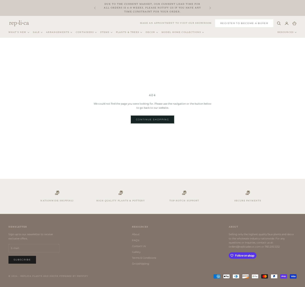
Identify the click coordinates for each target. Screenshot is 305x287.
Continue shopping (152, 119)
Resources (285, 32)
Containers (85, 32)
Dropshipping (140, 263)
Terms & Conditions (144, 257)
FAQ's (135, 240)
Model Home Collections (181, 32)
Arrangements (57, 32)
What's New (17, 32)
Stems (105, 32)
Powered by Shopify (73, 276)
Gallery (136, 252)
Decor (150, 32)
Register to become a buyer (244, 23)
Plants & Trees (127, 32)
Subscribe (22, 259)
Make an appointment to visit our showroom (176, 23)
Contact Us (139, 246)
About (136, 234)
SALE (36, 32)
